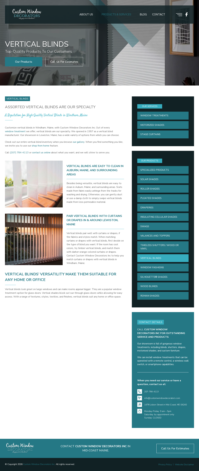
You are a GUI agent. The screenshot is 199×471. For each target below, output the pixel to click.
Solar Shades (149, 179)
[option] (99, 43)
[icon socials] (186, 14)
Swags (144, 226)
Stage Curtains (150, 134)
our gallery (78, 142)
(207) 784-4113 (19, 152)
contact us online (41, 152)
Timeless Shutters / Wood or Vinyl (159, 247)
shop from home (40, 145)
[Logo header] (26, 14)
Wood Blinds (149, 286)
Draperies (146, 207)
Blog (143, 14)
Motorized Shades (152, 125)
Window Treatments (154, 115)
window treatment (15, 131)
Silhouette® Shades (153, 276)
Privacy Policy (165, 464)
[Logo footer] (20, 448)
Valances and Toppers (155, 235)
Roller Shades (150, 188)
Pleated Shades (151, 198)
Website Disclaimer (184, 464)
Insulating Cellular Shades (158, 216)
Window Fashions (152, 267)
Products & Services (116, 14)
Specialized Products (154, 170)
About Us (86, 14)
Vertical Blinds (150, 258)
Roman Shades (149, 295)
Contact (158, 14)
